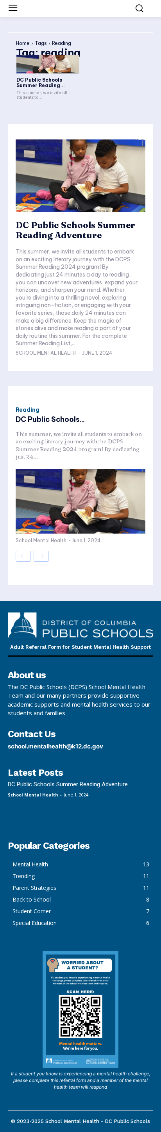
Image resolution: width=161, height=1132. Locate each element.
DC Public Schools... (50, 419)
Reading (27, 409)
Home (23, 43)
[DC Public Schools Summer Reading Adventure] (47, 64)
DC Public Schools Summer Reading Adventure (75, 230)
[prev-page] (23, 556)
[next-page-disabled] (41, 556)
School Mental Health (46, 353)
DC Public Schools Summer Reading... (40, 82)
